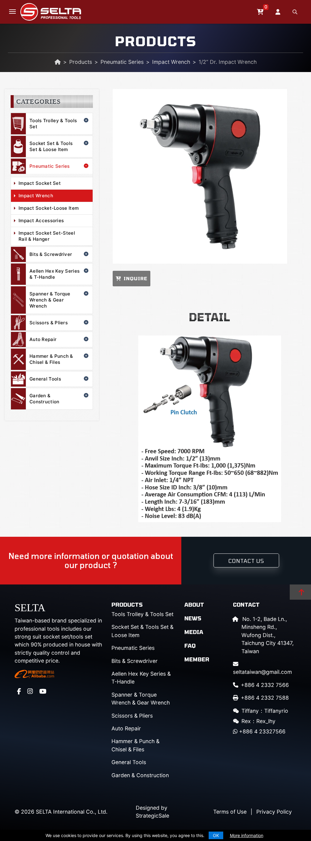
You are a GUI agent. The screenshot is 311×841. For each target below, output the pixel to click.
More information (246, 835)
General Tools (45, 379)
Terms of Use (230, 811)
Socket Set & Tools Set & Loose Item (51, 146)
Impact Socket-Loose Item (49, 208)
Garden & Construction (44, 399)
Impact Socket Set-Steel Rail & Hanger (47, 236)
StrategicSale (152, 815)
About (194, 604)
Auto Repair (42, 339)
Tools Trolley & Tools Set (53, 123)
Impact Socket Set (40, 183)
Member (196, 659)
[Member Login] (278, 12)
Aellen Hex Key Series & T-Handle (54, 274)
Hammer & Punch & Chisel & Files (51, 359)
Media (193, 632)
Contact (246, 604)
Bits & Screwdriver (50, 254)
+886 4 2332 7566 (265, 685)
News (192, 618)
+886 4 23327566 (261, 731)
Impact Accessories (41, 220)
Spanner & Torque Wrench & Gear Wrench (49, 300)
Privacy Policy (274, 811)
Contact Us (246, 560)
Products (80, 62)
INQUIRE (135, 278)
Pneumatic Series (122, 62)
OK (216, 835)
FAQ (190, 645)
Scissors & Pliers (48, 323)
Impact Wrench (171, 62)
